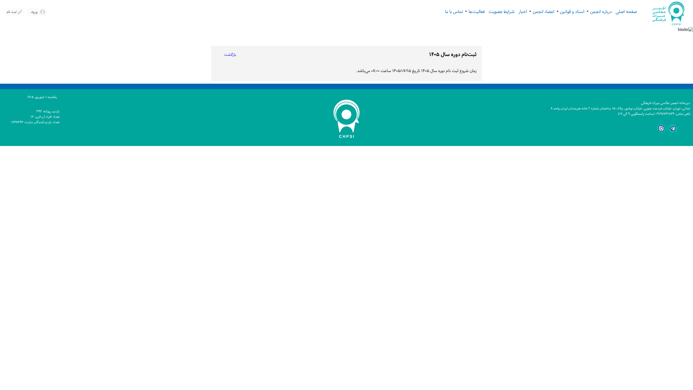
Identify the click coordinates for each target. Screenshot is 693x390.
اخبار (522, 11)
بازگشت (230, 55)
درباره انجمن (599, 11)
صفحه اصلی (626, 11)
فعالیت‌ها (475, 11)
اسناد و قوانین (570, 11)
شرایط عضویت (502, 11)
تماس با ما (454, 11)
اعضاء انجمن (541, 11)
